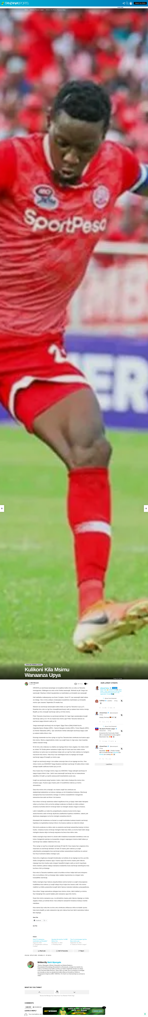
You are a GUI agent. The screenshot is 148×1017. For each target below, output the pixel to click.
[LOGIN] (130, 3)
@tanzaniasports (114, 713)
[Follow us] (123, 3)
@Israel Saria (103, 713)
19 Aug (115, 700)
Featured (34, 955)
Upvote (39, 992)
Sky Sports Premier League (107, 728)
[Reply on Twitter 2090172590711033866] (100, 722)
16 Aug (109, 730)
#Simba (101, 754)
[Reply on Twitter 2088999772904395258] (100, 759)
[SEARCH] (127, 3)
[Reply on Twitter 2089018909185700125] (100, 741)
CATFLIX (101, 700)
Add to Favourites (63, 951)
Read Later (43, 951)
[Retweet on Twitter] (103, 698)
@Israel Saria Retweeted (110, 698)
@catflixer (109, 700)
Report (82, 951)
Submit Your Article (140, 3)
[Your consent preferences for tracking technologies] (145, 1014)
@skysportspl (102, 730)
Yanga (49, 955)
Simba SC (42, 955)
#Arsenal (115, 752)
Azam (27, 955)
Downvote (74, 992)
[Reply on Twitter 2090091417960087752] (100, 708)
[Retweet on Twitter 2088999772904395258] (103, 759)
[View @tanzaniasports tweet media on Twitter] (101, 703)
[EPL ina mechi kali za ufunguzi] (2, 508)
